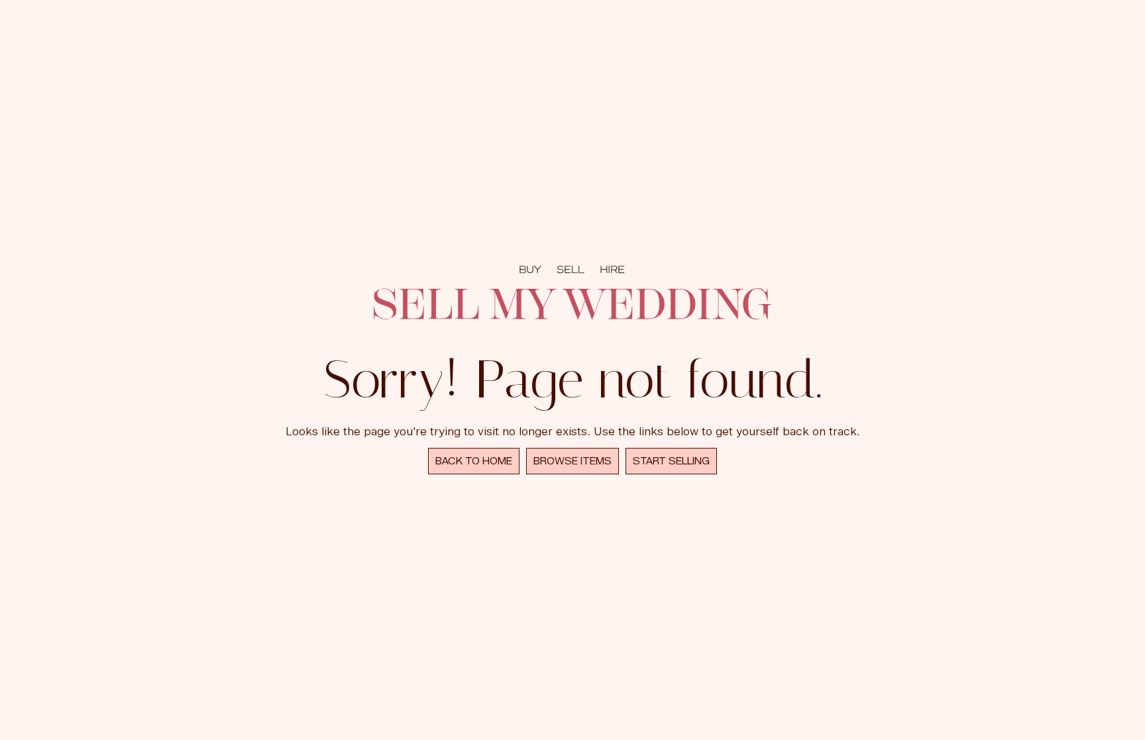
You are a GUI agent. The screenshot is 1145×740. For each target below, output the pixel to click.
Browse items (572, 461)
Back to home (473, 461)
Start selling (671, 461)
